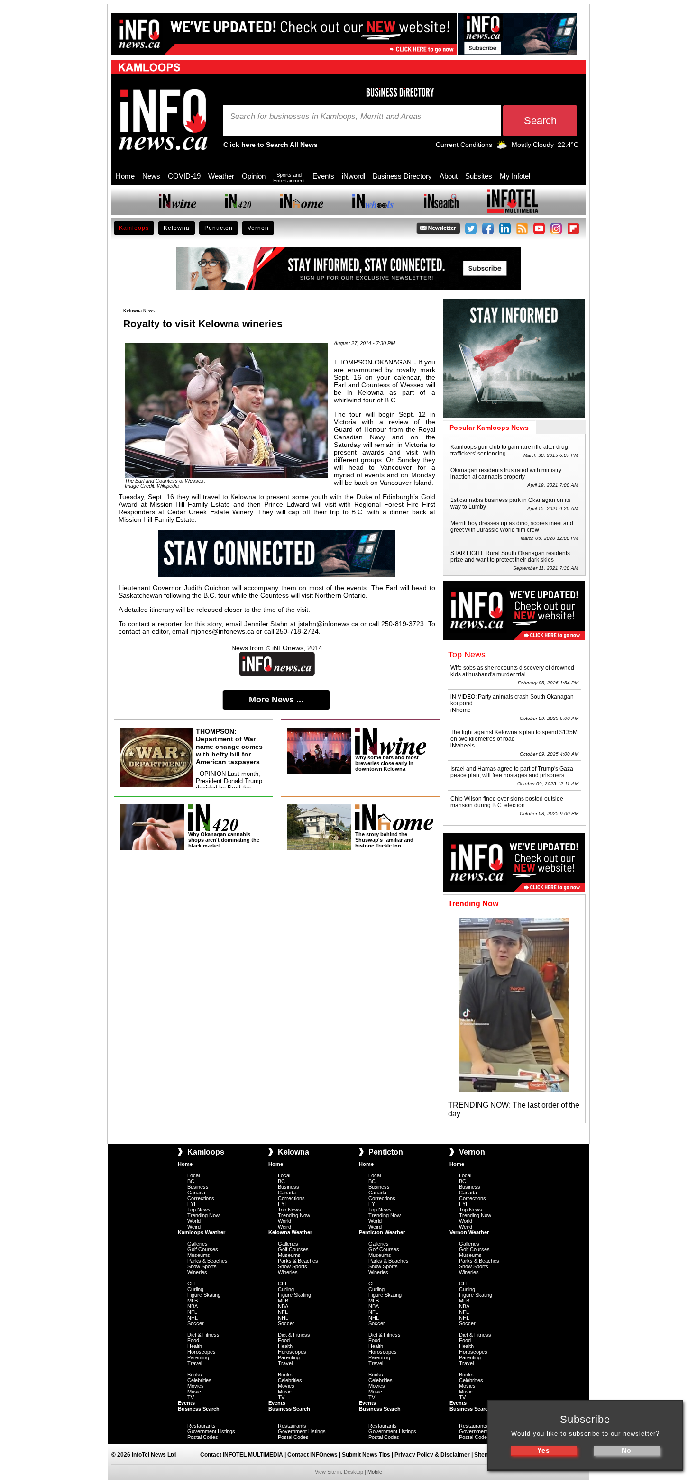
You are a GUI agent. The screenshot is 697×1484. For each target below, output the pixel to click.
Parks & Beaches (207, 1261)
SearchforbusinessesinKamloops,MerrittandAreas (326, 116)
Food (193, 1340)
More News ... (276, 699)
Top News (199, 1209)
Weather (221, 176)
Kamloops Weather (201, 1232)
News (151, 176)
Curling (195, 1289)
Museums (198, 1255)
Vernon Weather (469, 1232)
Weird (194, 1226)
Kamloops (134, 228)
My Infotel (515, 176)
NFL (192, 1312)
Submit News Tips (366, 1454)
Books (194, 1374)
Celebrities (199, 1380)
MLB (192, 1300)
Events (323, 176)
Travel (194, 1363)
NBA (192, 1306)
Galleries (197, 1244)
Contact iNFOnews (312, 1454)
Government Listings (211, 1431)
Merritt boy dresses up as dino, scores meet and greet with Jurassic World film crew (511, 526)
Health (194, 1346)
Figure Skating (203, 1295)
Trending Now (203, 1215)
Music (194, 1391)
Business (198, 1187)
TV (190, 1397)
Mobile (374, 1472)
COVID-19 (184, 176)
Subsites (478, 176)
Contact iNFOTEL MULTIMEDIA (241, 1454)
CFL (192, 1283)
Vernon (258, 228)
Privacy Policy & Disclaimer (432, 1454)
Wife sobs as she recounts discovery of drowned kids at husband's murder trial (512, 671)
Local (193, 1175)
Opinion (254, 176)
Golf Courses (202, 1249)
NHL (192, 1317)
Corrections (200, 1198)
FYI (191, 1204)
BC (190, 1181)
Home (125, 176)
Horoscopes (201, 1352)
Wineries (197, 1272)
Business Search (199, 1408)
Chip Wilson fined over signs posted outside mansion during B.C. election (506, 802)
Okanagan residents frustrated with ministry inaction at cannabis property (505, 473)
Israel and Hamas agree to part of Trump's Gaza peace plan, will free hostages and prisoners (511, 772)
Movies (195, 1386)
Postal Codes (202, 1437)
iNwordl (353, 176)
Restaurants (201, 1426)
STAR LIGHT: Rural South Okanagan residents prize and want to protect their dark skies (510, 556)
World (194, 1221)
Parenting (198, 1357)
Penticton (218, 228)
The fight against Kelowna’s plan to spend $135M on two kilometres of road (514, 735)
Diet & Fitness (203, 1335)
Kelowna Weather (290, 1232)
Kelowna (177, 228)
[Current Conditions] (502, 147)
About (449, 176)
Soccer (195, 1323)
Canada (196, 1192)
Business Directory (402, 176)
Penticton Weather (382, 1232)
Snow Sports (202, 1266)
